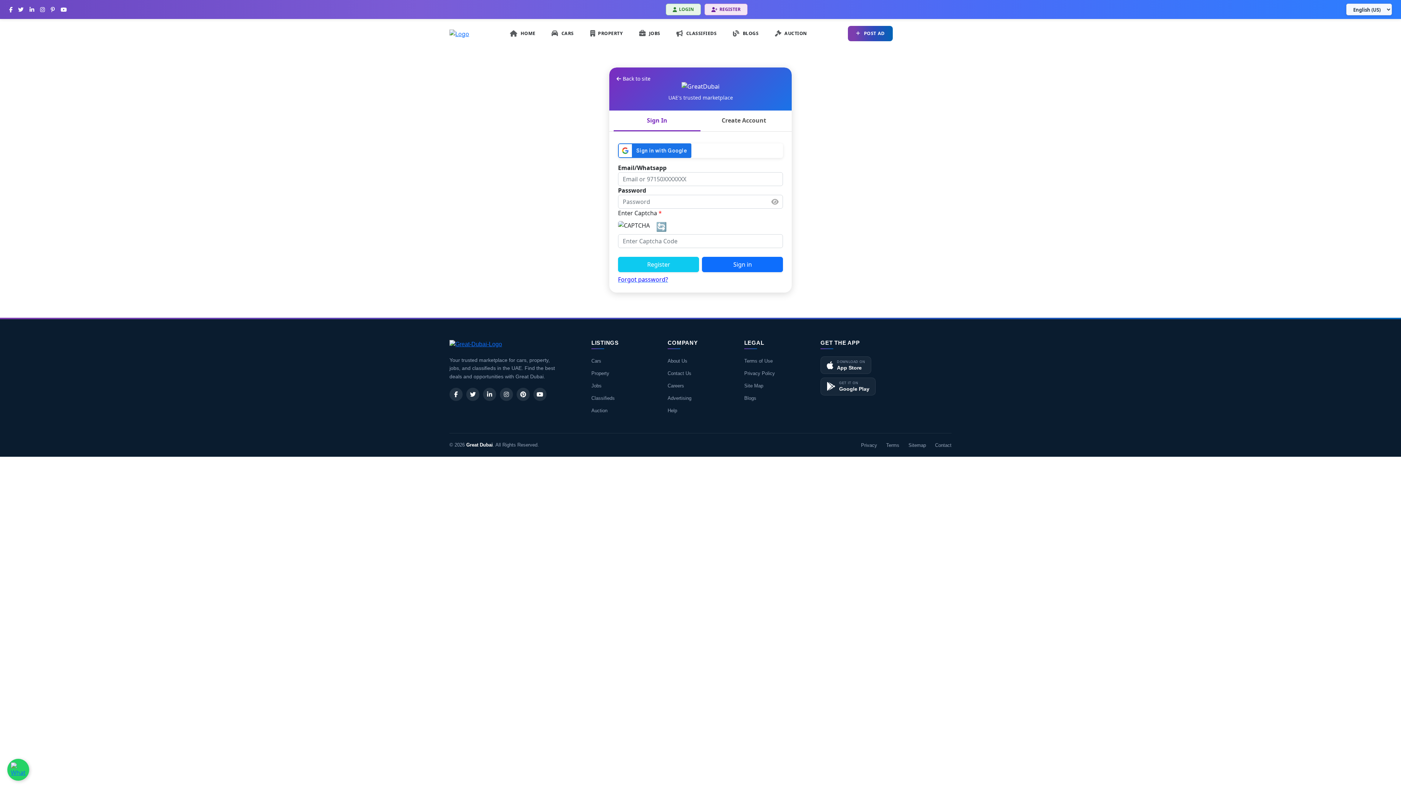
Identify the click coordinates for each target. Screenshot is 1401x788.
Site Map (753, 386)
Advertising (679, 398)
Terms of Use (758, 361)
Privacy (869, 445)
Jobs (596, 386)
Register (658, 264)
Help (672, 410)
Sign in (742, 264)
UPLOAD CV (929, 33)
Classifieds (603, 398)
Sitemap (917, 445)
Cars (596, 361)
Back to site (637, 78)
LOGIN (686, 9)
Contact (943, 445)
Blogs (750, 398)
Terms (892, 445)
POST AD (874, 33)
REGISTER (730, 9)
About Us (677, 361)
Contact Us (679, 373)
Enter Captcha (640, 213)
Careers (676, 386)
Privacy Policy (759, 373)
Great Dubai (479, 445)
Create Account (744, 120)
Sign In (657, 120)
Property (600, 373)
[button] (775, 201)
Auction (599, 410)
